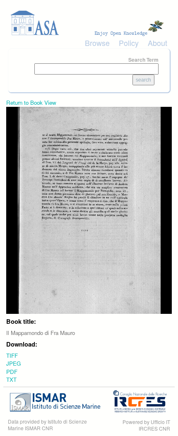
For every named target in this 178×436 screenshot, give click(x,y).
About (157, 42)
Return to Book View (31, 102)
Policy (129, 42)
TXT (11, 379)
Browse (97, 42)
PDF (11, 372)
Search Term (143, 59)
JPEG (13, 363)
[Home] (89, 23)
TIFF (12, 355)
